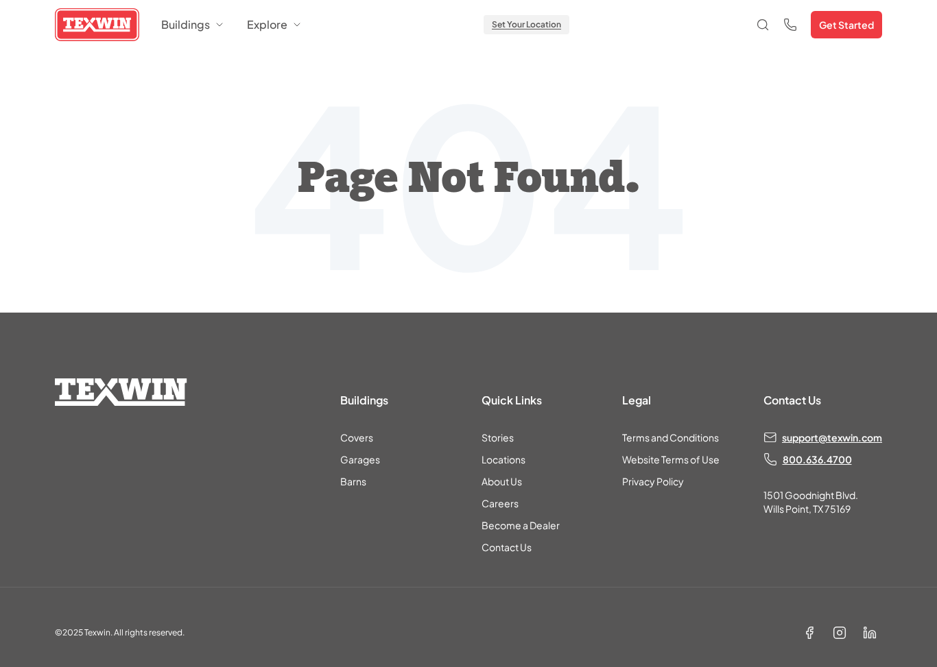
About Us (502, 481)
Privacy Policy (653, 481)
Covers (356, 437)
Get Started (846, 25)
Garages (360, 459)
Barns (353, 481)
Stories (498, 437)
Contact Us (507, 547)
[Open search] (762, 24)
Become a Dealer (521, 525)
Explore (267, 24)
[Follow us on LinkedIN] (869, 632)
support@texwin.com (832, 437)
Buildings (185, 24)
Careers (500, 503)
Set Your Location (526, 24)
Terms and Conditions (670, 437)
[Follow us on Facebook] (809, 632)
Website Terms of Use (671, 459)
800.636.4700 (817, 459)
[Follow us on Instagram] (839, 632)
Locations (503, 459)
